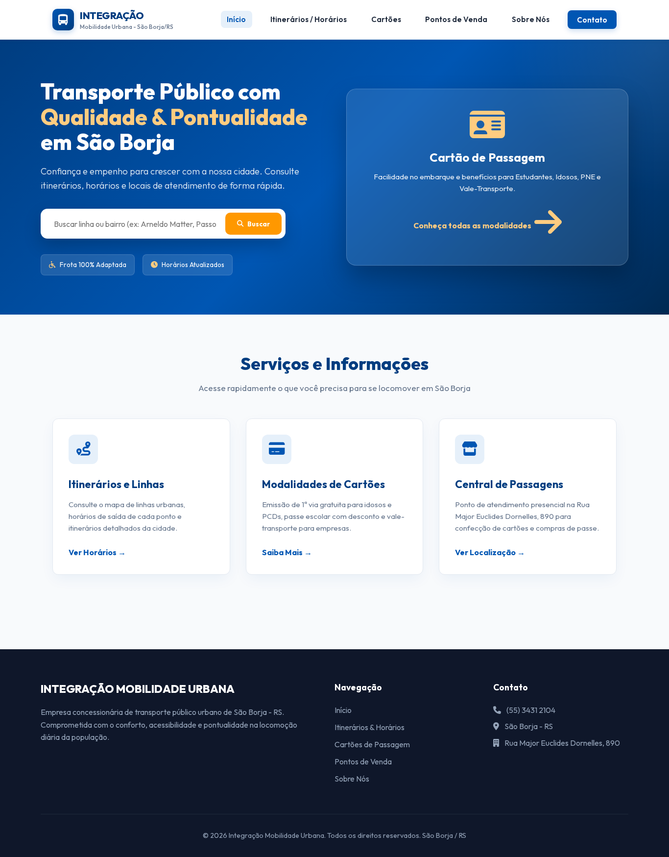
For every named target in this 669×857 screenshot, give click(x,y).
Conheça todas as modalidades (472, 225)
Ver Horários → (97, 552)
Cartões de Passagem (372, 744)
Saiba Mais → (287, 552)
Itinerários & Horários (369, 727)
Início (236, 19)
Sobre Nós (531, 19)
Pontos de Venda (456, 19)
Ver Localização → (490, 552)
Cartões (386, 19)
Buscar (258, 224)
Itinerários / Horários (308, 19)
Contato (592, 19)
